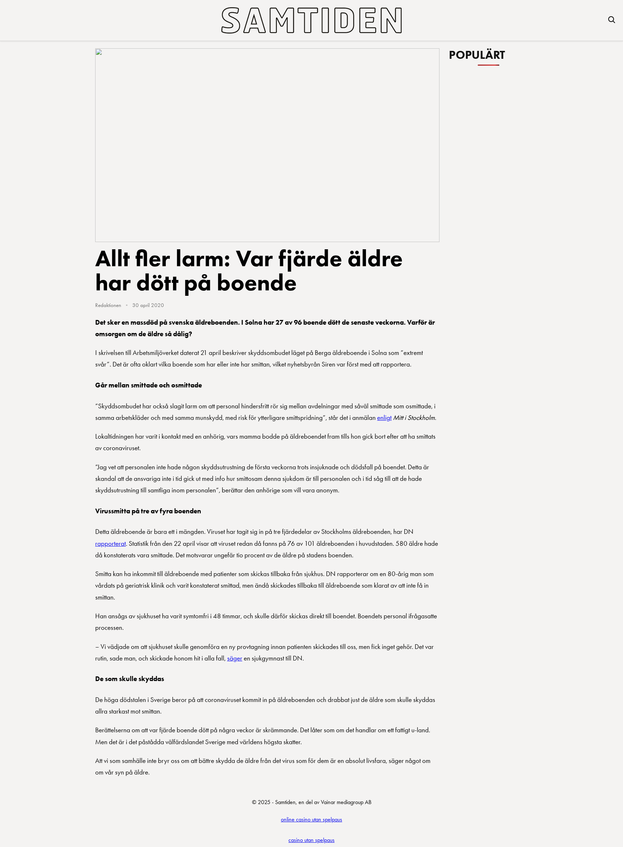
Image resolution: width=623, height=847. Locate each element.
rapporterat (110, 543)
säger (234, 658)
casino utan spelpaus (311, 840)
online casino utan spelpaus (311, 819)
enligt (384, 417)
